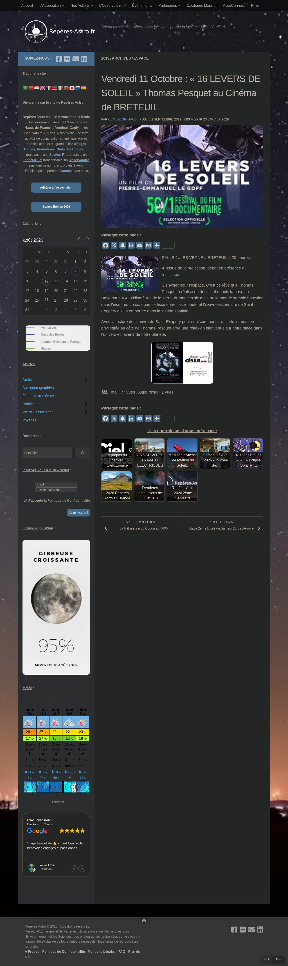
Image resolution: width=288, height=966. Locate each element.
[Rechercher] (82, 452)
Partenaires (167, 5)
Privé (255, 5)
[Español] (84, 88)
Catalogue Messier (202, 5)
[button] (82, 868)
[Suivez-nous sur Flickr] (67, 59)
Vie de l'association (38, 412)
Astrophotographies (38, 388)
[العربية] (25, 88)
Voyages (29, 420)
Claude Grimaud (122, 119)
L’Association (50, 5)
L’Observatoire (110, 5)
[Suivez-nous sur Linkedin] (84, 59)
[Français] (49, 88)
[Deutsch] (55, 88)
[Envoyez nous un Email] (75, 59)
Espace (141, 58)
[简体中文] (31, 88)
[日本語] (72, 88)
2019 (105, 58)
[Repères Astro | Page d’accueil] (61, 31)
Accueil (27, 5)
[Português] (66, 88)
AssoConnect (234, 5)
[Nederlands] (37, 88)
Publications (32, 404)
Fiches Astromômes (38, 396)
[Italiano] (60, 88)
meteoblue (56, 801)
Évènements (142, 5)
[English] (43, 88)
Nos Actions (80, 5)
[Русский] (78, 88)
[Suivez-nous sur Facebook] (58, 59)
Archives (121, 58)
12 (47, 281)
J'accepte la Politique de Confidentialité (59, 500)
